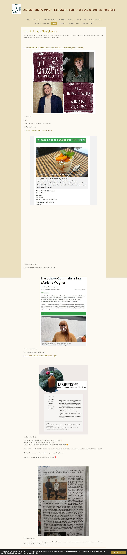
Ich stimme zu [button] (118, 552)
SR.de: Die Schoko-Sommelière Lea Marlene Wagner (40, 356)
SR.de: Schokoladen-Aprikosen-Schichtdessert (38, 130)
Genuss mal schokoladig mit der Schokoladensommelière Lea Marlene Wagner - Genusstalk (53, 48)
